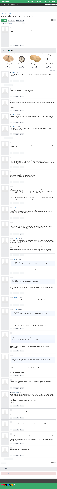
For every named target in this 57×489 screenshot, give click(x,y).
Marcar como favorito (20, 20)
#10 (10, 186)
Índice (20, 4)
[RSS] (12, 485)
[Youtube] (4, 485)
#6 (10, 126)
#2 (10, 72)
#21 (10, 392)
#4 (10, 100)
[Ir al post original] (12, 262)
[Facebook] (8, 485)
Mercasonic (39, 1)
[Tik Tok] (6, 485)
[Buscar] (55, 4)
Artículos (27, 1)
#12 (10, 222)
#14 (10, 259)
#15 (10, 277)
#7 (10, 142)
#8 (10, 157)
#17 (10, 309)
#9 (10, 171)
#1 (10, 27)
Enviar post (4, 20)
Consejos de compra (14, 4)
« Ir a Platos (4, 462)
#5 (10, 114)
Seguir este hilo (11, 20)
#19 (10, 355)
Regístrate (53, 1)
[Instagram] (2, 485)
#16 (10, 297)
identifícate (9, 473)
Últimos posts (3, 4)
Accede (49, 1)
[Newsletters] (14, 485)
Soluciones (8, 4)
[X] (10, 485)
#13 (10, 238)
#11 (10, 207)
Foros (32, 1)
